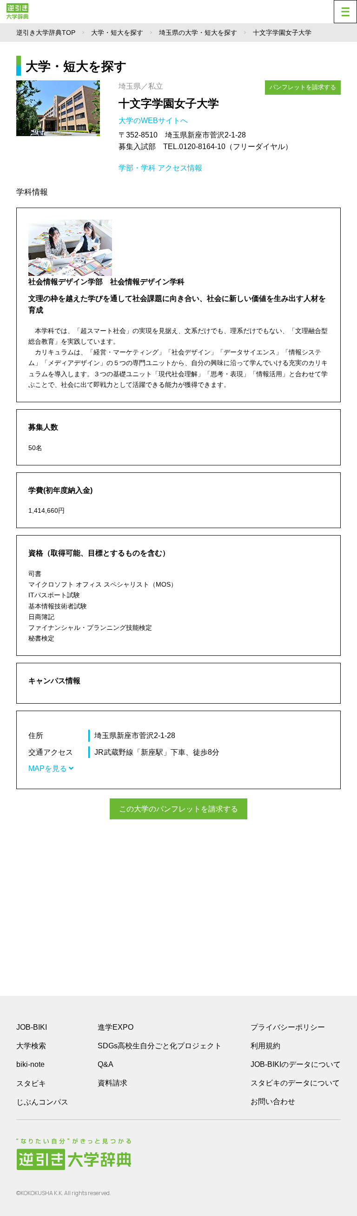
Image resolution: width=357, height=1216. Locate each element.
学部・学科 (137, 168)
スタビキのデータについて (295, 1083)
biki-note (30, 1064)
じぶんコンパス (42, 1102)
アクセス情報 (180, 168)
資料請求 (112, 1083)
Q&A (105, 1064)
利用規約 (265, 1046)
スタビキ (31, 1083)
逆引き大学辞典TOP (45, 32)
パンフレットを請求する (303, 87)
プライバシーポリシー (288, 1027)
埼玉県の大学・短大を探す (198, 32)
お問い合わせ (273, 1101)
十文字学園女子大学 (169, 103)
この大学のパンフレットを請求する (178, 809)
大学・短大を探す (117, 32)
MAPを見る (48, 768)
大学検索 (31, 1046)
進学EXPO (115, 1027)
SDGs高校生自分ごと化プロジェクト (160, 1046)
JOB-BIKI (31, 1027)
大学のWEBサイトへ (154, 120)
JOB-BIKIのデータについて (296, 1064)
